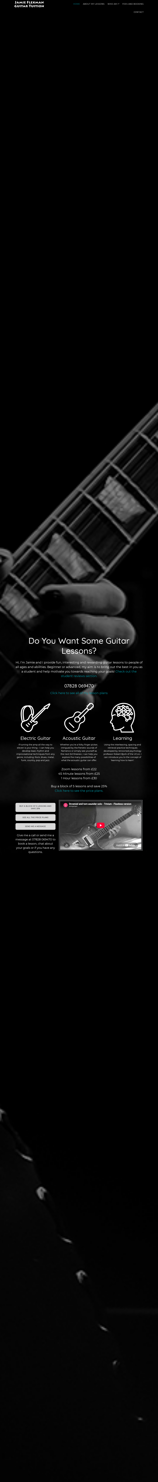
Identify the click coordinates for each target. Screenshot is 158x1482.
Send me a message (35, 826)
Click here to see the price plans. (79, 791)
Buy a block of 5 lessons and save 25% (35, 807)
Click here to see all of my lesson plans (79, 693)
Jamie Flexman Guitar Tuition (34, 4)
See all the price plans (35, 817)
